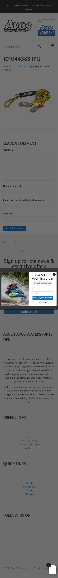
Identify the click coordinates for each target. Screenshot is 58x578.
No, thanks (43, 302)
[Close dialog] (54, 274)
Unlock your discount (42, 298)
